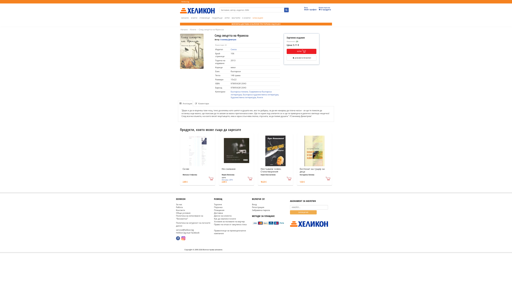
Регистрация (258, 207)
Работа (179, 207)
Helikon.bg (185, 2)
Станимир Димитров (228, 39)
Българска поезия (239, 91)
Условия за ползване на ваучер (229, 221)
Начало (185, 18)
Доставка (218, 213)
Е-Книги (246, 18)
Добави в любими (303, 58)
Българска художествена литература (260, 94)
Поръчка (218, 207)
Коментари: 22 (221, 45)
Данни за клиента (222, 215)
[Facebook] (178, 238)
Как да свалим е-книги (225, 218)
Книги (194, 18)
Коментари (203, 103)
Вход (254, 204)
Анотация (187, 103)
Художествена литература (243, 97)
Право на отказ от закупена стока (230, 224)
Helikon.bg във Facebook (187, 232)
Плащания (219, 210)
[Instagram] (183, 238)
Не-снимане (229, 168)
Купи (299, 51)
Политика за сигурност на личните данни (193, 224)
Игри (227, 18)
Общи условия (183, 213)
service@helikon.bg (185, 230)
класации (258, 18)
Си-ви (186, 168)
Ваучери (236, 18)
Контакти (180, 210)
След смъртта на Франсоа (211, 29)
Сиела (234, 49)
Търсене (218, 204)
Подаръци (217, 18)
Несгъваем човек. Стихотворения (271, 170)
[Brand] (197, 8)
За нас (179, 204)
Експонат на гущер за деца (312, 170)
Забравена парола (261, 210)
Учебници (204, 18)
